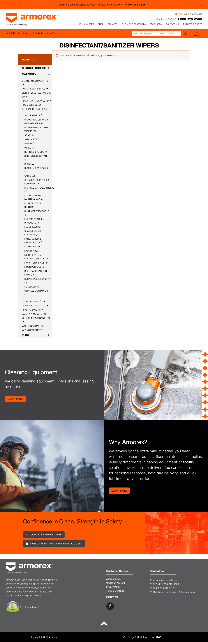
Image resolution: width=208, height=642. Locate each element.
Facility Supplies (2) (33, 88)
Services (112, 24)
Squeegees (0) (32, 286)
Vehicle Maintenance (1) (36, 318)
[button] (23, 84)
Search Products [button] (35, 68)
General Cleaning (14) (35, 109)
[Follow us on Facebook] (110, 606)
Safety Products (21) (34, 314)
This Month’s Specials (134, 24)
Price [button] (26, 334)
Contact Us (172, 24)
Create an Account (115, 583)
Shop (101, 24)
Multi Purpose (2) (34, 267)
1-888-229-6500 (190, 19)
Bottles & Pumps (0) (36, 152)
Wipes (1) (29, 147)
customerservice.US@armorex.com (178, 592)
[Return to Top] (104, 622)
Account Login (113, 579)
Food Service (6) (31, 105)
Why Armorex (86, 24)
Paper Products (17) (33, 305)
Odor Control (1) (32, 301)
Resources (156, 24)
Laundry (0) (31, 250)
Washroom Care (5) (33, 326)
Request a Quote (192, 24)
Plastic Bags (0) (31, 309)
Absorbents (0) (33, 115)
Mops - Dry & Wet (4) (36, 262)
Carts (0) (29, 176)
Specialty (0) (31, 139)
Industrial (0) (32, 246)
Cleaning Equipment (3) (35, 81)
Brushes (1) (30, 163)
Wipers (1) (29, 143)
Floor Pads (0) (32, 227)
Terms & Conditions (115, 590)
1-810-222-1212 (166, 588)
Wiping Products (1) (33, 330)
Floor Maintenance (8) (35, 100)
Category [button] (29, 74)
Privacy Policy (113, 587)
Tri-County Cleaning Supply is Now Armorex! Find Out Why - (100, 4)
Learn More (15, 398)
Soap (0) (29, 135)
